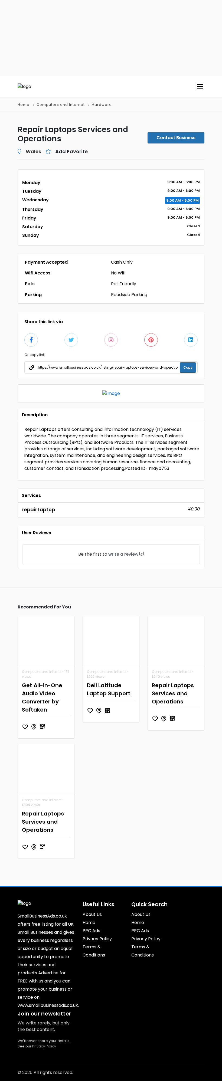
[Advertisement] (111, 38)
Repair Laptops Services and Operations (173, 693)
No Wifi (118, 273)
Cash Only (122, 262)
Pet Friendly (123, 284)
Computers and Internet (61, 104)
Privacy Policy (44, 1046)
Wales (33, 151)
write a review (123, 554)
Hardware (102, 104)
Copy (187, 367)
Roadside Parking (129, 294)
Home (24, 104)
